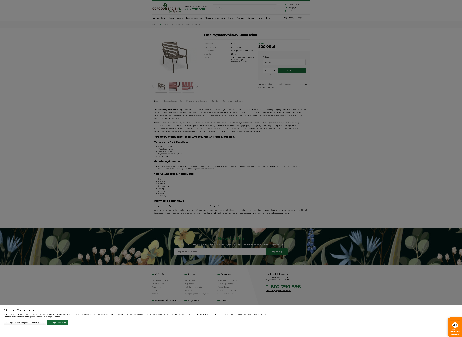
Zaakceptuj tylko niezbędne (17, 323)
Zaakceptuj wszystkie (57, 323)
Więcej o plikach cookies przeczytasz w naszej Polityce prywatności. (32, 317)
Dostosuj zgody (38, 323)
